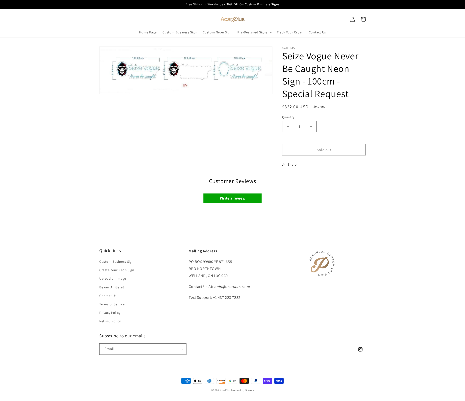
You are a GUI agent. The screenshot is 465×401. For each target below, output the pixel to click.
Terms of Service (112, 304)
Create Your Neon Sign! (117, 270)
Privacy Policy (109, 312)
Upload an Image (112, 278)
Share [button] (292, 164)
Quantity (288, 117)
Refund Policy (110, 321)
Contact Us (107, 295)
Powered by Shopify (242, 390)
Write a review (232, 198)
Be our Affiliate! (111, 287)
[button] (254, 32)
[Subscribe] (181, 349)
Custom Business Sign (116, 261)
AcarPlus (225, 390)
